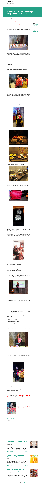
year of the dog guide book (35, 31)
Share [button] (8, 419)
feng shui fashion (35, 25)
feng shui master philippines (36, 26)
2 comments (10, 465)
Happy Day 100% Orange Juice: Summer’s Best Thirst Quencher (16, 456)
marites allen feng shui (13, 417)
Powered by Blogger (23, 482)
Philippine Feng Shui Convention (36, 29)
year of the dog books (35, 30)
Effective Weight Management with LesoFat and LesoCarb (17, 442)
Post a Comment (11, 451)
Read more (26, 451)
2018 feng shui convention (35, 24)
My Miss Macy (9, 1)
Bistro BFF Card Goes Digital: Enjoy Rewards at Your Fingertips (16, 470)
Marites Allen (8, 417)
